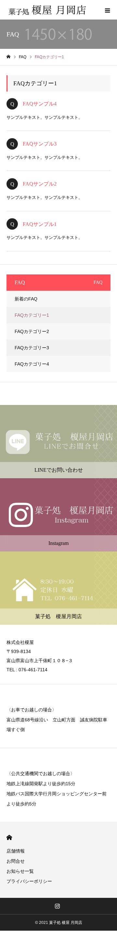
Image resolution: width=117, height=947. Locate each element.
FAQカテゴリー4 (32, 364)
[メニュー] (107, 10)
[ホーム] (8, 57)
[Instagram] (57, 906)
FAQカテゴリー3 (32, 347)
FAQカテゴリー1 (32, 315)
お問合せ (15, 861)
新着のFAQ (26, 298)
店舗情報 (15, 851)
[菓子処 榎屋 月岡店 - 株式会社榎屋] (47, 10)
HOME (9, 837)
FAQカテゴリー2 (32, 331)
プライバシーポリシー (29, 881)
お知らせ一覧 (20, 871)
